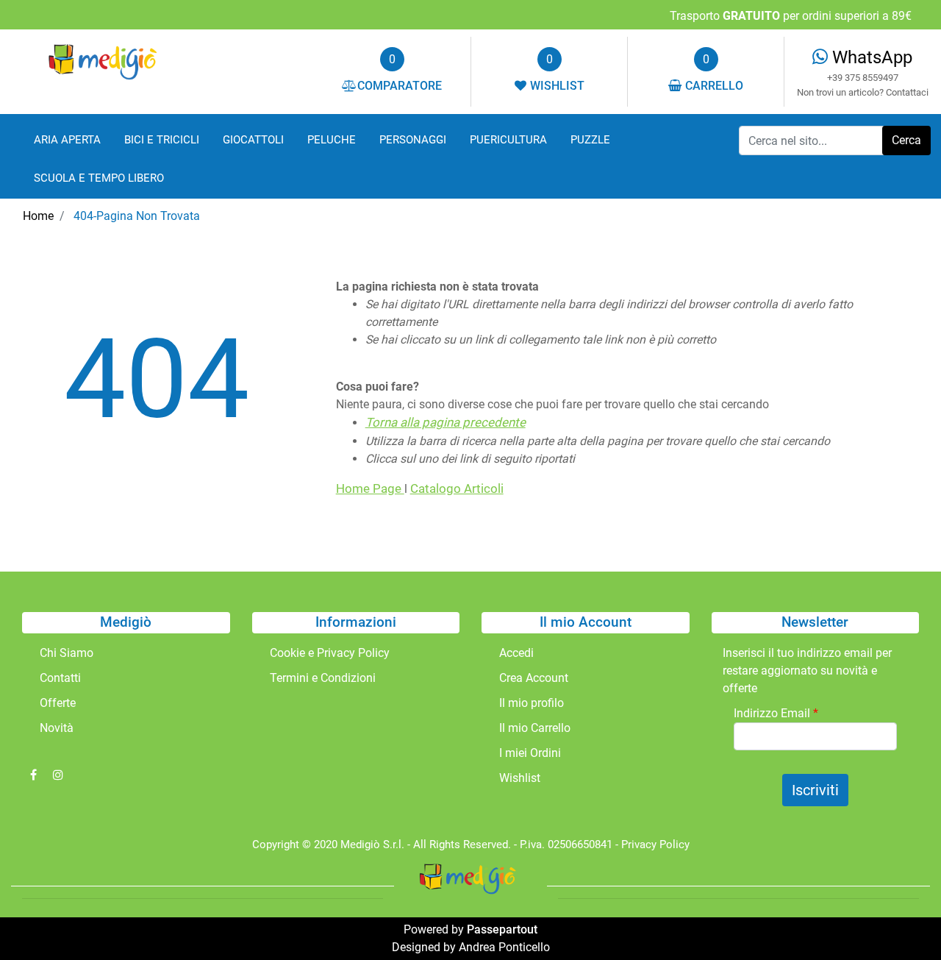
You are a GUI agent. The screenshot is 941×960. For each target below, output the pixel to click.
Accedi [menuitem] (516, 653)
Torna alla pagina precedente (445, 422)
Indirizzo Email (776, 713)
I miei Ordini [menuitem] (530, 753)
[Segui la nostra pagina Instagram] (58, 775)
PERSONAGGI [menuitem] (412, 139)
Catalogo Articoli (457, 488)
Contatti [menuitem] (60, 678)
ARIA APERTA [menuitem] (67, 139)
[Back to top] (900, 919)
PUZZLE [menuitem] (590, 139)
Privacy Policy (655, 844)
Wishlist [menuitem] (519, 778)
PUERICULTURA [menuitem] (508, 139)
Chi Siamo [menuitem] (66, 653)
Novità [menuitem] (57, 728)
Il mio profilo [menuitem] (531, 703)
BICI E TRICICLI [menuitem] (161, 139)
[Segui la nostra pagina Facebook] (34, 775)
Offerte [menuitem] (58, 703)
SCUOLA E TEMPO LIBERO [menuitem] (99, 178)
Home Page (370, 488)
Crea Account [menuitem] (533, 678)
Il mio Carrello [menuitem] (534, 728)
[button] (906, 140)
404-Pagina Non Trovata (137, 216)
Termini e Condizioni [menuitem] (323, 678)
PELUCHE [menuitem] (331, 139)
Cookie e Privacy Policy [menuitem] (330, 653)
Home (38, 216)
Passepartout (502, 929)
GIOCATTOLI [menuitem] (253, 139)
